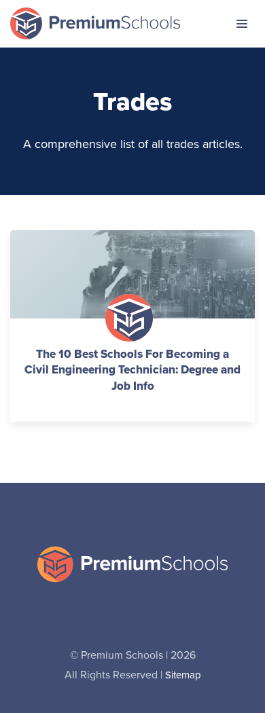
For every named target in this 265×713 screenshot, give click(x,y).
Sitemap (183, 675)
